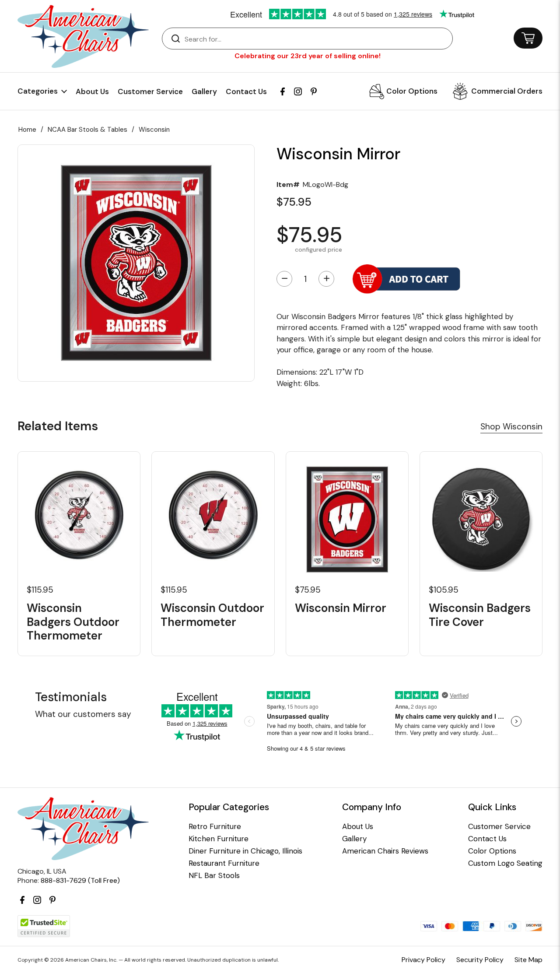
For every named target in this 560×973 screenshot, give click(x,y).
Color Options (412, 91)
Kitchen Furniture (218, 839)
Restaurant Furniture (224, 863)
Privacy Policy (423, 959)
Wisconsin (154, 129)
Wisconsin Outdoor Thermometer (212, 615)
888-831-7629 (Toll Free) (80, 880)
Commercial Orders (506, 91)
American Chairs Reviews (385, 851)
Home (27, 129)
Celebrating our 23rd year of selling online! (307, 55)
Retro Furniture (215, 826)
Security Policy (480, 959)
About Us (92, 91)
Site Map (528, 959)
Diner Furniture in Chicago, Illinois (245, 851)
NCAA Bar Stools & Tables (87, 129)
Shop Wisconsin (511, 426)
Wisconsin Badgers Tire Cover (480, 615)
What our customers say (83, 714)
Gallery (204, 91)
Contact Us (246, 91)
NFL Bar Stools (214, 875)
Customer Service (150, 91)
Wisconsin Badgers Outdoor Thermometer (73, 622)
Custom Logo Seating (505, 863)
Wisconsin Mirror (340, 608)
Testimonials (71, 697)
